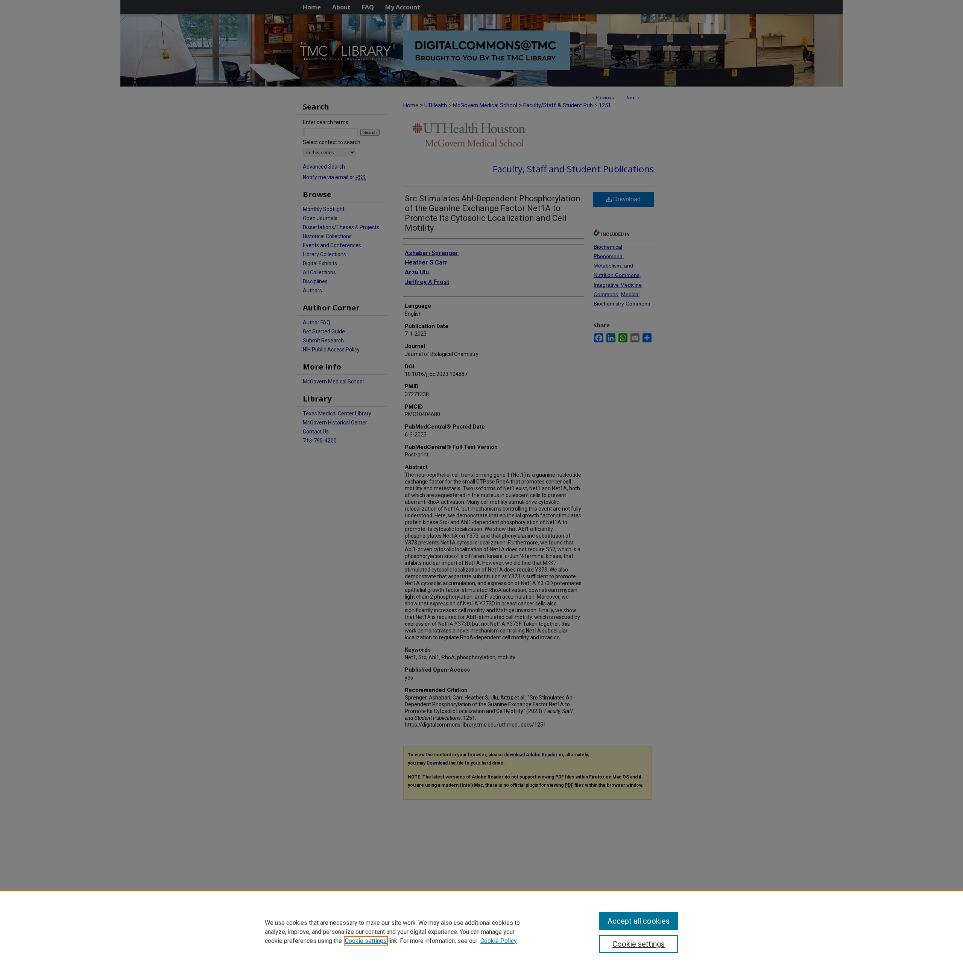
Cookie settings (366, 940)
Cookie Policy (498, 940)
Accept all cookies (639, 921)
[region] (481, 931)
